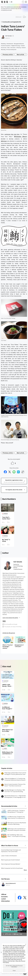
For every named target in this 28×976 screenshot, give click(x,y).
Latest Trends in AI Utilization (9, 855)
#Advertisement (9, 43)
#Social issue (3, 47)
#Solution (24, 47)
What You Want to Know (9, 845)
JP (9, 2)
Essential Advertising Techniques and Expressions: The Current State (11, 850)
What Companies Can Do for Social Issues (12, 868)
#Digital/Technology (15, 45)
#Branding (3, 49)
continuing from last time (12, 134)
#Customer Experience (5, 45)
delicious (4, 141)
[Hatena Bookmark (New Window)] (18, 471)
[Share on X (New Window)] (9, 471)
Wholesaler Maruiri (20, 136)
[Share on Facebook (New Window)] (5, 471)
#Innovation (13, 47)
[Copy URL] (22, 471)
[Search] (23, 2)
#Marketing (3, 43)
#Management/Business (19, 43)
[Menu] (26, 2)
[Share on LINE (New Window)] (14, 471)
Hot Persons (5, 879)
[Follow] (13, 35)
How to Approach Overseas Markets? (10, 864)
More (25, 870)
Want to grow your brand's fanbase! (10, 860)
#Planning (18, 47)
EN (11, 2)
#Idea (8, 47)
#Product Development (11, 49)
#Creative (23, 45)
